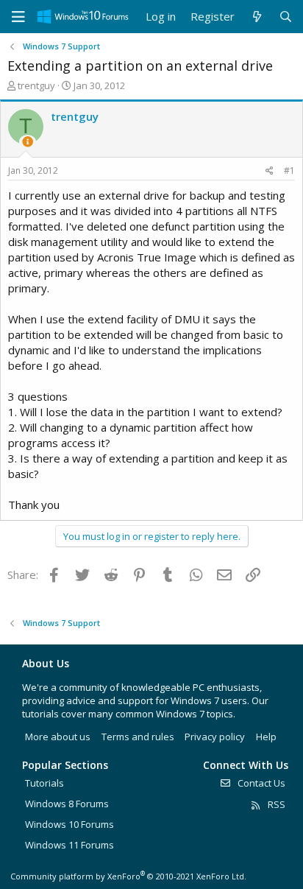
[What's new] (256, 16)
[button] (18, 17)
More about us (57, 736)
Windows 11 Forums (69, 844)
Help (266, 736)
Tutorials (44, 783)
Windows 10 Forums (69, 824)
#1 (289, 170)
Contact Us (260, 783)
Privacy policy (215, 736)
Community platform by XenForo (128, 876)
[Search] (285, 16)
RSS (275, 804)
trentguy (36, 85)
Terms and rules (137, 736)
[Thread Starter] (27, 142)
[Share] (269, 171)
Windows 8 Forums (67, 803)
